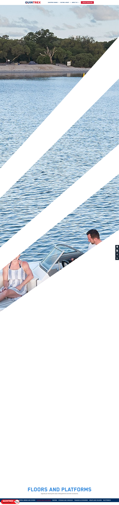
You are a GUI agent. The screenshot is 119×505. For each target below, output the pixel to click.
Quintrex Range (53, 2)
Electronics (107, 500)
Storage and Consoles (66, 500)
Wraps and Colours (95, 500)
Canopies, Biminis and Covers (26, 500)
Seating (54, 500)
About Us (75, 2)
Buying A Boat (64, 2)
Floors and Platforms (44, 500)
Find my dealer (86, 2)
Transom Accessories (81, 500)
